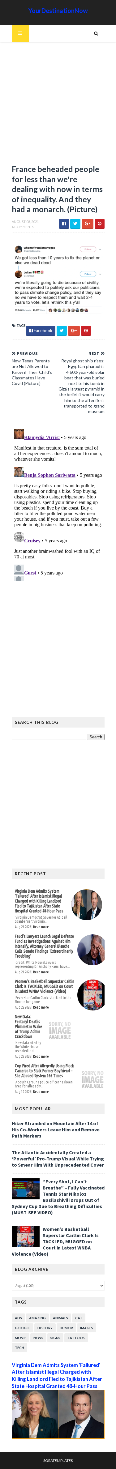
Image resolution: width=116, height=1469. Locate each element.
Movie (20, 1338)
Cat (78, 1318)
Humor (66, 1328)
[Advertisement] (58, 106)
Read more (41, 927)
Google (22, 1328)
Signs (55, 1338)
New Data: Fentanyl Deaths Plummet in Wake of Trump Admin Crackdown (28, 1026)
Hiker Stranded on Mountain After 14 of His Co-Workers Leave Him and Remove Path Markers (56, 1129)
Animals (60, 1318)
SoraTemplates (58, 1460)
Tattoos (76, 1338)
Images (86, 1328)
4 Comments (23, 227)
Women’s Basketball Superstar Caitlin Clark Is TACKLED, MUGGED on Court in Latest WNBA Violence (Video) (44, 986)
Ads (18, 1318)
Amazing (37, 1318)
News (38, 1338)
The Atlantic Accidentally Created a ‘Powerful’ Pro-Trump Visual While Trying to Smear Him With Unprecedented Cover (58, 1158)
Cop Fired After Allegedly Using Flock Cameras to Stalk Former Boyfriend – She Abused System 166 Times (44, 1070)
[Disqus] (58, 504)
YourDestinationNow (58, 10)
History (45, 1328)
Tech (19, 1348)
